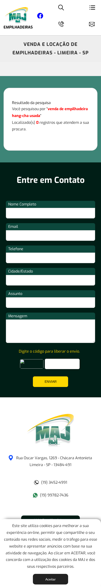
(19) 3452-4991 (54, 482)
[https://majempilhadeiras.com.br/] (50, 445)
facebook (40, 16)
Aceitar (50, 579)
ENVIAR (51, 381)
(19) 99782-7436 (54, 495)
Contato (93, 23)
